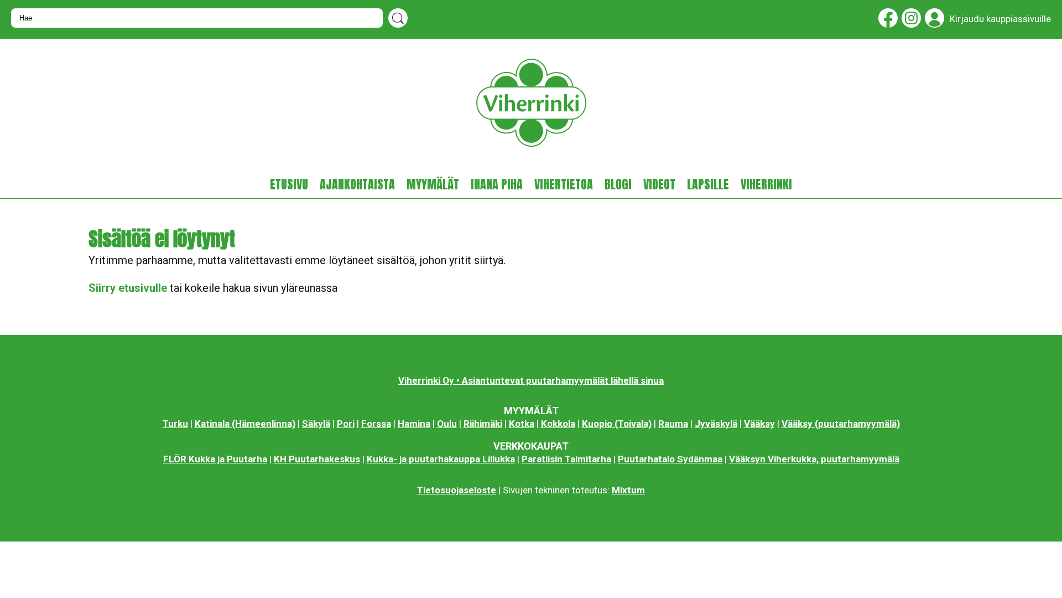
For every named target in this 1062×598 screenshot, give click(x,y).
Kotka (521, 423)
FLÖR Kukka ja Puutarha (215, 459)
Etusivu (289, 184)
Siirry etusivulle (127, 288)
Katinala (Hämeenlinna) (245, 423)
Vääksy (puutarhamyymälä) (841, 423)
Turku (175, 423)
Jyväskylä (716, 423)
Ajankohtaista (357, 184)
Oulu (447, 423)
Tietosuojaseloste (456, 490)
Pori (346, 423)
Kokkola (558, 423)
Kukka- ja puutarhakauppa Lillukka (441, 459)
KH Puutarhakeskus (317, 459)
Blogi (618, 184)
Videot (659, 184)
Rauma (673, 423)
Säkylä (316, 423)
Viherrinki (766, 184)
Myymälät (433, 184)
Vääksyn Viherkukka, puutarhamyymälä (814, 459)
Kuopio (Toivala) (617, 423)
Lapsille (708, 184)
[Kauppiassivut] (932, 20)
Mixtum (628, 490)
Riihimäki (483, 423)
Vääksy (759, 423)
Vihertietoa (563, 184)
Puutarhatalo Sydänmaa (670, 459)
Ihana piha (497, 184)
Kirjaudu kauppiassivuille (1000, 18)
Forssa (376, 423)
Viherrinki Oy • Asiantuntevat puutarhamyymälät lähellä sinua (531, 380)
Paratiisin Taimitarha (566, 459)
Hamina (414, 423)
